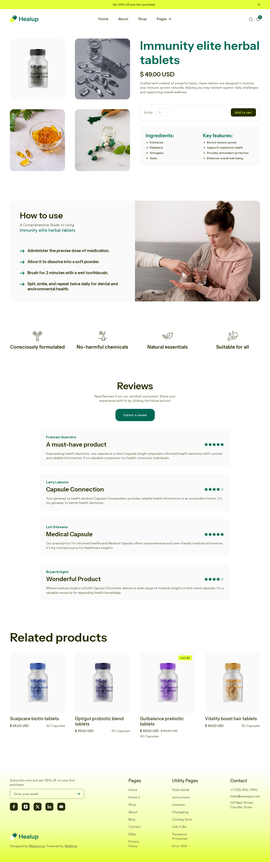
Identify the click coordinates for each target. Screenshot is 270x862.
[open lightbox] (37, 69)
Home (103, 19)
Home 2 (134, 797)
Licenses (178, 804)
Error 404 (179, 846)
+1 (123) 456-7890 (243, 790)
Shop (142, 19)
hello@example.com (245, 796)
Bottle (148, 112)
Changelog (180, 812)
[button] (164, 19)
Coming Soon (182, 819)
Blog (131, 819)
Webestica (37, 846)
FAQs (132, 834)
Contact (134, 827)
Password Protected (179, 836)
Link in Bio (179, 827)
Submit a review (135, 415)
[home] (24, 18)
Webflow (70, 846)
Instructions (181, 797)
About (123, 19)
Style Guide (180, 790)
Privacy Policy (133, 843)
